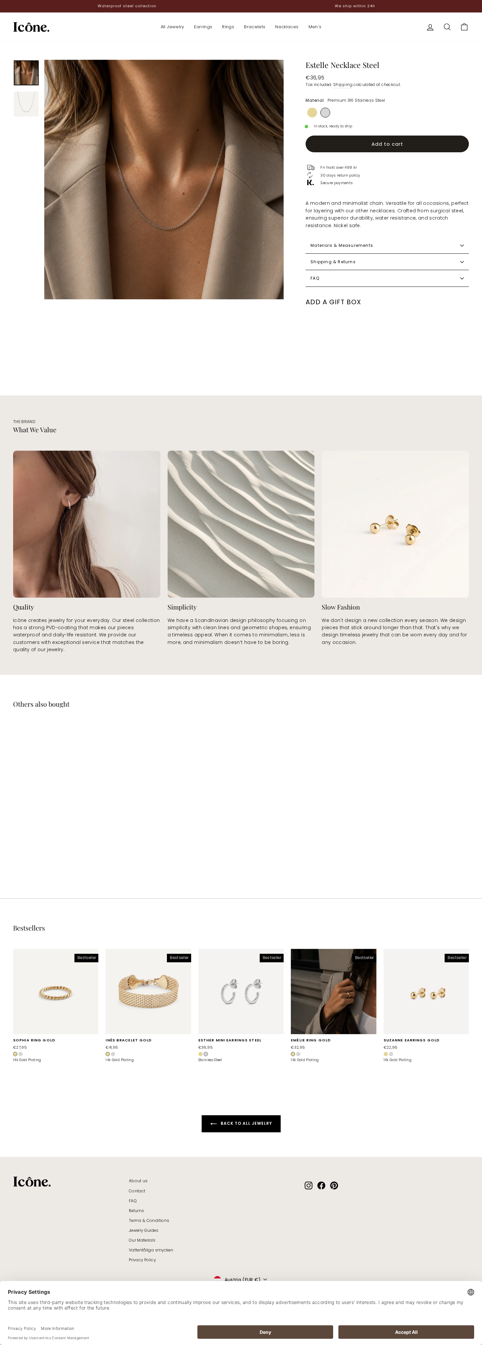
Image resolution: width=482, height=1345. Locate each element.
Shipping (342, 84)
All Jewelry (172, 27)
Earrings (203, 27)
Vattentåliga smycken (151, 1250)
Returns (136, 1210)
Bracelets (254, 27)
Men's (315, 27)
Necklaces (286, 27)
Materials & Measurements (342, 245)
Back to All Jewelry (245, 1123)
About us (138, 1181)
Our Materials (142, 1240)
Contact (137, 1191)
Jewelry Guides (143, 1230)
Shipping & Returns (333, 262)
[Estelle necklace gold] (312, 112)
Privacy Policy (142, 1260)
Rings (228, 27)
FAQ (315, 278)
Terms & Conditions (149, 1220)
